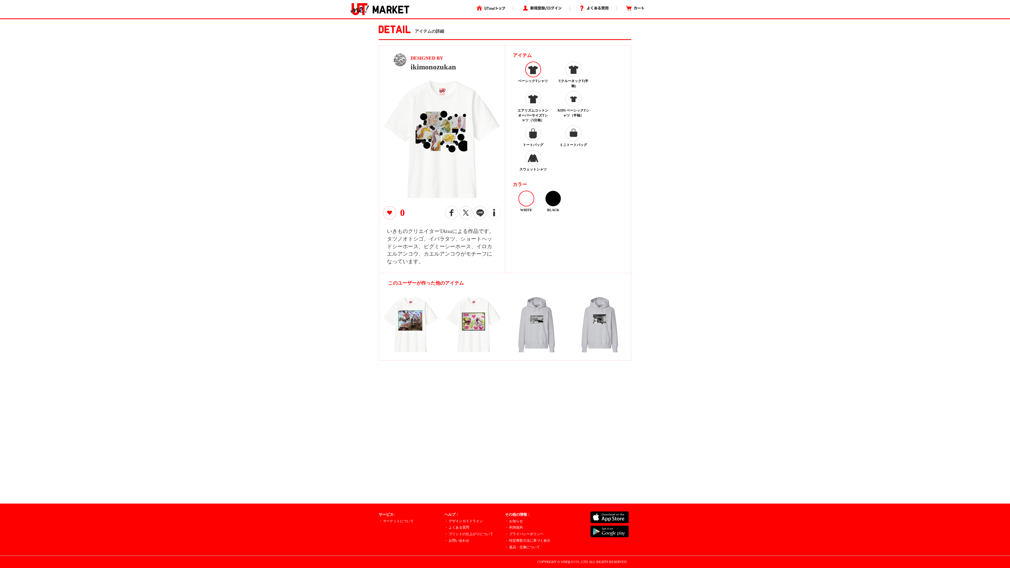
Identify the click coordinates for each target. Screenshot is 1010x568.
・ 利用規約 (514, 527)
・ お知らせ (514, 521)
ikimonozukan (433, 67)
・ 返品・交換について (522, 547)
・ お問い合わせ (457, 540)
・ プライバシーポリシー (524, 534)
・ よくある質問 (457, 527)
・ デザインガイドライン (464, 521)
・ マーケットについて (396, 521)
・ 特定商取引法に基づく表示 (527, 540)
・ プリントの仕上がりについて (469, 534)
